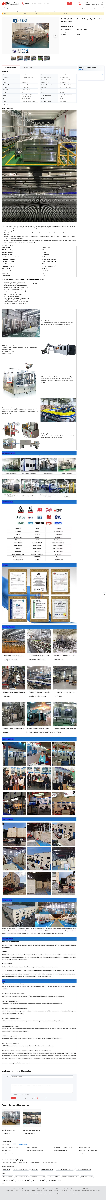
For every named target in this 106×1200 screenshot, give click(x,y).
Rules (103, 8)
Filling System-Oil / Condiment (60, 1150)
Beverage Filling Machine (47, 1169)
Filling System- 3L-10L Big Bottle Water (88, 1150)
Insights (92, 1188)
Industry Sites (63, 1188)
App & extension (85, 8)
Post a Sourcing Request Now (45, 1098)
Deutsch (50, 1190)
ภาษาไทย (78, 1190)
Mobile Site (86, 1188)
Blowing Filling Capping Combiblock (10, 1147)
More (3, 1183)
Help (77, 8)
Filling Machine (6, 1169)
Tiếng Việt (88, 1190)
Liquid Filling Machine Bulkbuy (54, 1180)
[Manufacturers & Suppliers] (10, 3)
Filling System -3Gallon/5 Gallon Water (11, 1153)
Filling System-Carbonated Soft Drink (62, 1147)
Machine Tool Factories (53, 1176)
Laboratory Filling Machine (22, 1180)
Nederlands (56, 1190)
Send (13, 1098)
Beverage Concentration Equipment (64, 1169)
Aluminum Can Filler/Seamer (34, 1153)
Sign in (102, 4)
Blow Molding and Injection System (61, 1153)
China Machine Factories (21, 1176)
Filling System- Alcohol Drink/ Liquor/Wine (37, 1150)
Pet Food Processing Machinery (20, 1169)
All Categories (7, 8)
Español (21, 1190)
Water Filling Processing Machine (70, 1176)
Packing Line (35, 1169)
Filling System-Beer (6, 1150)
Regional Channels (71, 1188)
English (16, 1190)
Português (27, 1190)
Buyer (68, 8)
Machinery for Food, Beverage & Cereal (32, 11)
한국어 (65, 1190)
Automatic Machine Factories (38, 1176)
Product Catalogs (23, 1144)
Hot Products (15, 1188)
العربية (61, 1190)
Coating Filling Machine (87, 1176)
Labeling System (83, 1153)
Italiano (45, 1190)
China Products (22, 1188)
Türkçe (83, 1190)
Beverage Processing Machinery (48, 11)
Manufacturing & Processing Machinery (14, 11)
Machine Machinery (7, 1176)
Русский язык (39, 1190)
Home (3, 11)
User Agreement (61, 1193)
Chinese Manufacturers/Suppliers (35, 1188)
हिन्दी (74, 1190)
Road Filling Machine (8, 1180)
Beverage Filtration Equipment (84, 1169)
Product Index (80, 1188)
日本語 (70, 1190)
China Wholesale (46, 1188)
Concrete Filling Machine (38, 1180)
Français (33, 1190)
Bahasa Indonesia (96, 1190)
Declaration (69, 1193)
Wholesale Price (55, 1188)
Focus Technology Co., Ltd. (43, 1193)
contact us (58, 13)
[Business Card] (102, 74)
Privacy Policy (76, 1193)
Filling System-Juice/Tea (84, 1147)
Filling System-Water (32, 1147)
